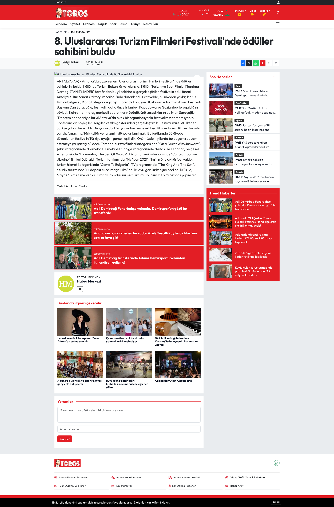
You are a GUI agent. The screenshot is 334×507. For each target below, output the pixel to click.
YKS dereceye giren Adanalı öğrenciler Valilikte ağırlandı (251, 145)
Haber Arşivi (237, 485)
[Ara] (278, 12)
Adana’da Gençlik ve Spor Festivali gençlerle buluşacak (79, 382)
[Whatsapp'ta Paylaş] (256, 63)
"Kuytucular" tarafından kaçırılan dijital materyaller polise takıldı (254, 179)
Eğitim (239, 120)
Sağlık (102, 24)
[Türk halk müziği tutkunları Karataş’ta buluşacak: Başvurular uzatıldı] (178, 321)
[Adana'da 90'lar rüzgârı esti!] (178, 364)
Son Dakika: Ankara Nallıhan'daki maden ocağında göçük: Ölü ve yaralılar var (254, 110)
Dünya (135, 24)
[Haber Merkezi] (65, 283)
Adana (239, 137)
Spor (113, 24)
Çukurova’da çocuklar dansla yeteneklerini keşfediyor (125, 339)
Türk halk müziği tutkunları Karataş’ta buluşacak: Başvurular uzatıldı (176, 341)
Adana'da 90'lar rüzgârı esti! (173, 380)
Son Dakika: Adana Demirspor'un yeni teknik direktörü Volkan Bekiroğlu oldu (254, 93)
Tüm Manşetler (124, 485)
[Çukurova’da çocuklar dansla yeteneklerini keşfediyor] (129, 321)
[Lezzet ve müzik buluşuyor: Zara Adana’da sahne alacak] (80, 321)
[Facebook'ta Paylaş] (243, 63)
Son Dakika (241, 103)
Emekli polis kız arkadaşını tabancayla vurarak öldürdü (254, 162)
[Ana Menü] (278, 24)
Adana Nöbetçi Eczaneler (73, 477)
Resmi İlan (150, 24)
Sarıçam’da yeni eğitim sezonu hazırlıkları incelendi (253, 127)
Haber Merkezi (89, 281)
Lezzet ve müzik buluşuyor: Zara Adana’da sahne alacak (78, 339)
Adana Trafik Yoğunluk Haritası (247, 477)
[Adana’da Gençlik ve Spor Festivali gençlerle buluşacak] (80, 364)
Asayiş (239, 154)
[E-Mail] (80, 289)
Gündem (60, 24)
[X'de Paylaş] (249, 63)
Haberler (60, 32)
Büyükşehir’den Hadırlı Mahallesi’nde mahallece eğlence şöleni (127, 384)
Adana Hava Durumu (128, 477)
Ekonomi (89, 24)
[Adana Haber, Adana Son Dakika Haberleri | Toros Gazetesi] (71, 12)
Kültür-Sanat (80, 32)
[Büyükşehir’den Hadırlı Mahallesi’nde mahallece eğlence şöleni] (129, 364)
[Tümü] (275, 77)
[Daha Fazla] (262, 63)
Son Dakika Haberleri (184, 485)
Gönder (65, 439)
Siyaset (75, 24)
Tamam (276, 502)
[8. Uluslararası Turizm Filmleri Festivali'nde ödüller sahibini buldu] (129, 74)
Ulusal (124, 24)
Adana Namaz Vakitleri (186, 477)
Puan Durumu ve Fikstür (72, 485)
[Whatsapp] (277, 463)
